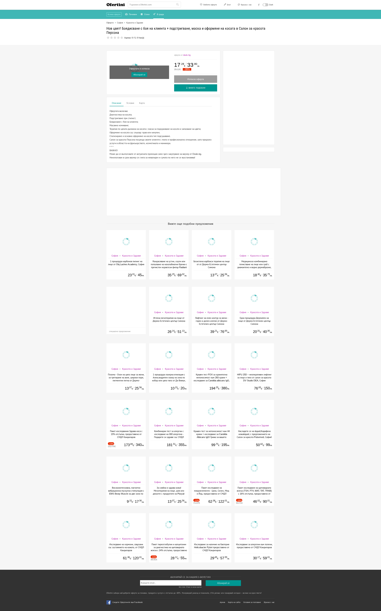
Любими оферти (210, 5)
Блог (228, 5)
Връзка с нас (246, 5)
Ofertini (115, 4)
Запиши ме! (212, 41)
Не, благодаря (216, 47)
